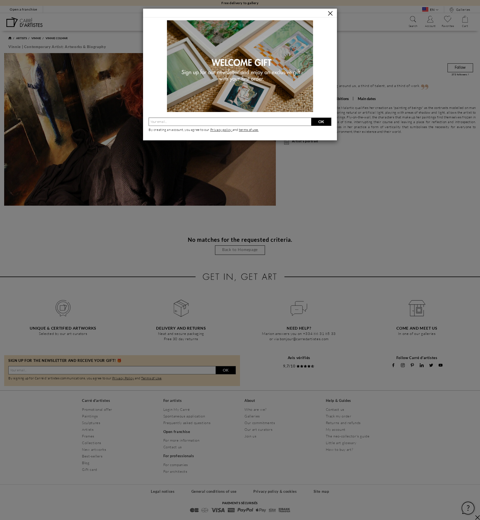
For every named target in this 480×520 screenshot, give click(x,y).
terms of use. (249, 130)
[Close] (330, 13)
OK (321, 121)
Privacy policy (221, 130)
